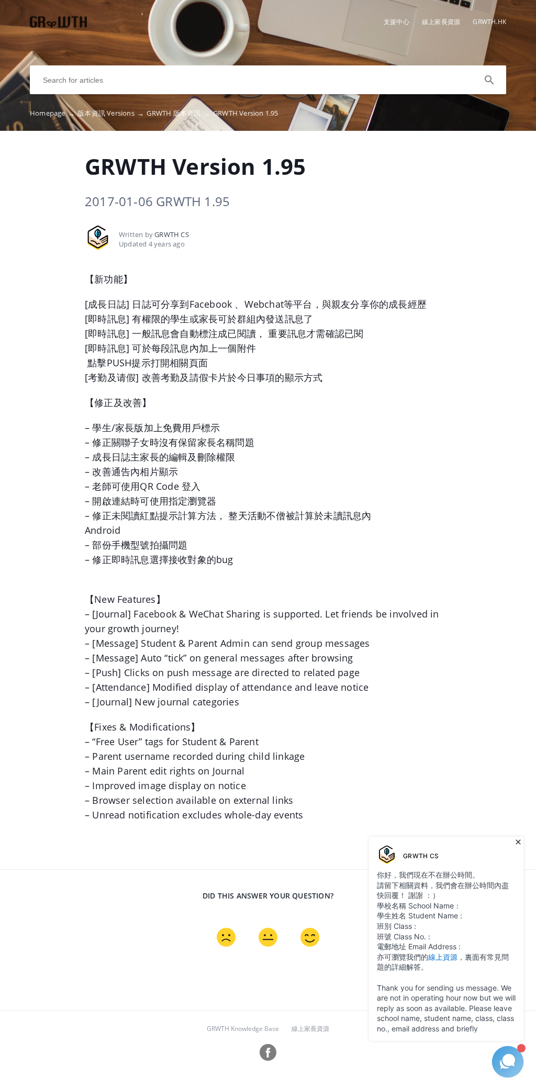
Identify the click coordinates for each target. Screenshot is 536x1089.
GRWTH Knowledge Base (243, 1028)
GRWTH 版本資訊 (178, 113)
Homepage (52, 113)
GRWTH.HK (489, 21)
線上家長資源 (441, 21)
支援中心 (396, 21)
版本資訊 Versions (110, 113)
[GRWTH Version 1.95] (58, 26)
